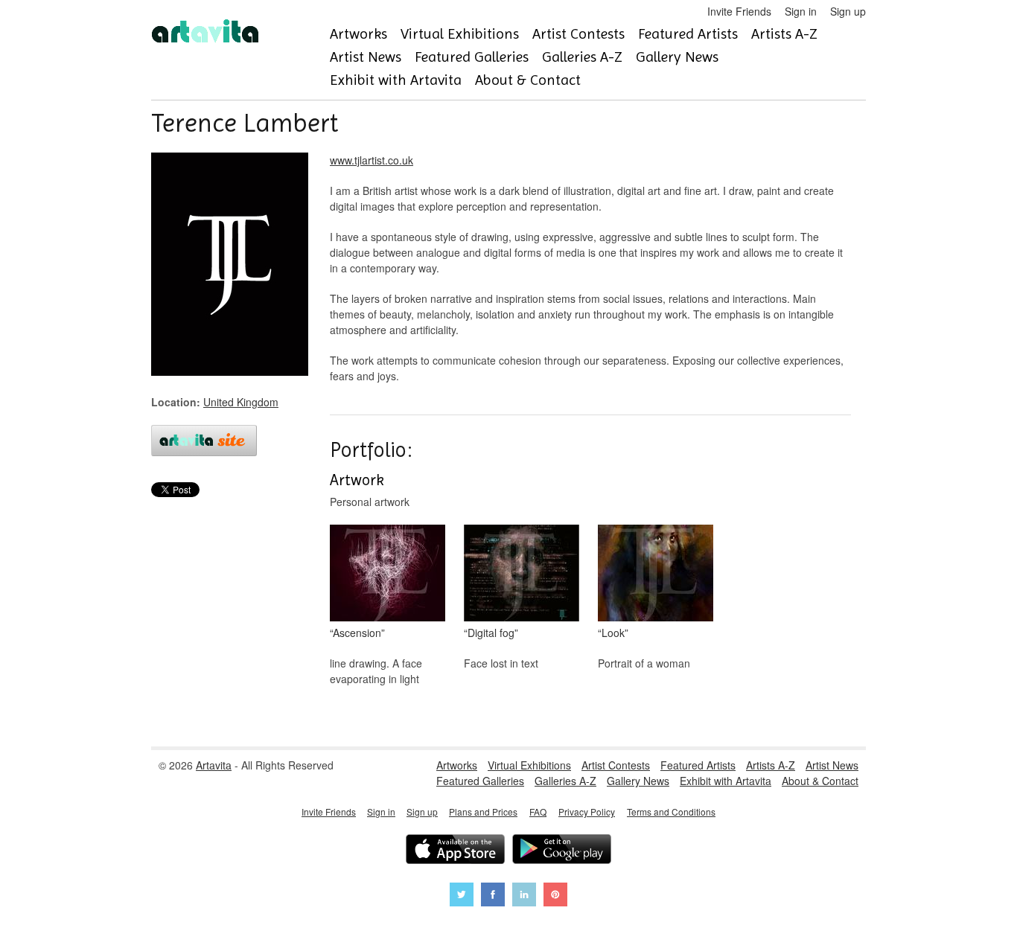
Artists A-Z (784, 33)
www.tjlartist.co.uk (371, 160)
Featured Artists (688, 33)
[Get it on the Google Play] (561, 851)
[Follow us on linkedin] (524, 896)
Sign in (801, 11)
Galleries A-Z (582, 56)
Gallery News (677, 56)
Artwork (357, 480)
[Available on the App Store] (455, 851)
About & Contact (528, 80)
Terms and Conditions (671, 811)
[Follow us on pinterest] (555, 896)
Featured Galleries (472, 56)
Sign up (848, 11)
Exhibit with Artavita (396, 80)
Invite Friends (739, 11)
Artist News (365, 56)
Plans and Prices (483, 811)
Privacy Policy (586, 811)
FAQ (537, 811)
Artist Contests (578, 33)
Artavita (214, 765)
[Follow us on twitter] (462, 896)
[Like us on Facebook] (493, 896)
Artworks (358, 33)
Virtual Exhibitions (460, 33)
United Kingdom (240, 401)
